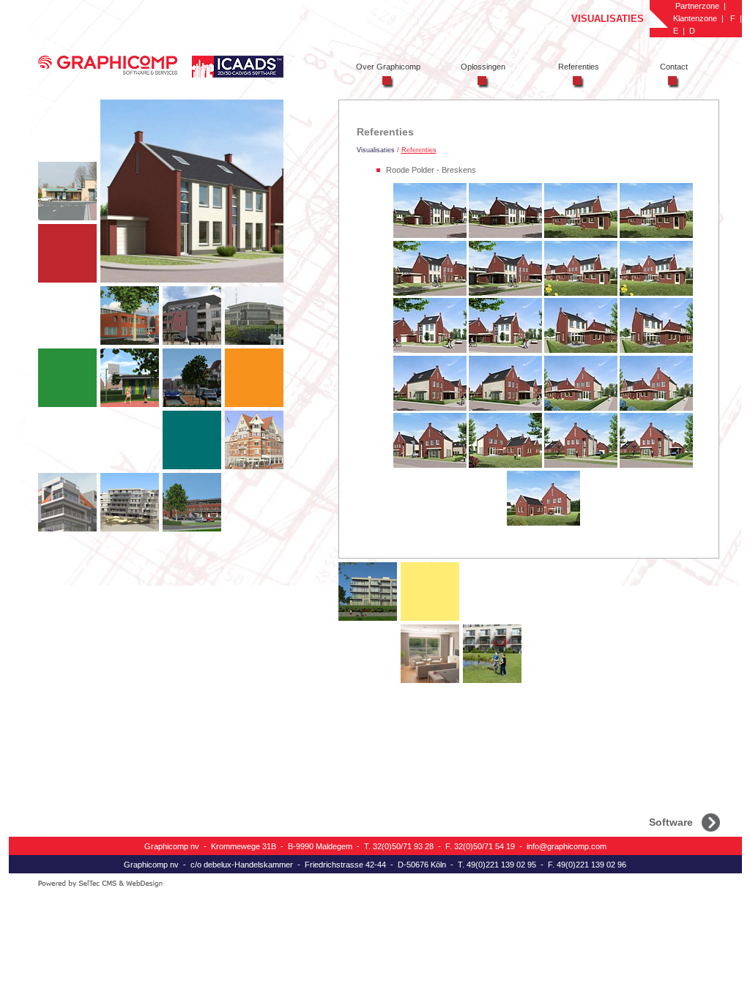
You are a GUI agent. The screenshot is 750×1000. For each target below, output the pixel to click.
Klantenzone (695, 18)
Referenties (419, 150)
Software (671, 821)
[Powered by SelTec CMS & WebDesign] (160, 884)
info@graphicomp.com (566, 846)
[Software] (711, 821)
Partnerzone (697, 5)
